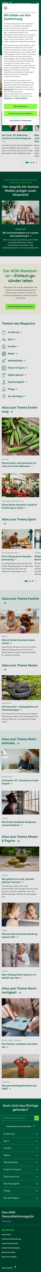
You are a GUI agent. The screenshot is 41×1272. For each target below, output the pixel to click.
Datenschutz (8, 89)
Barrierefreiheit (21, 98)
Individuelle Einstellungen (21, 121)
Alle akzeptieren (21, 106)
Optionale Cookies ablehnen (20, 114)
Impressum (8, 98)
